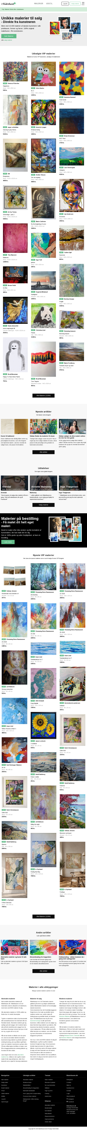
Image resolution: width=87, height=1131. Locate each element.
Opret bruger (4, 1101)
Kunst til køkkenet (7, 436)
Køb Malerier (8, 36)
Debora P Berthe (13, 83)
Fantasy (47, 1093)
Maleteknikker (27, 1085)
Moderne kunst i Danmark (72, 1035)
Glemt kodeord (71, 1096)
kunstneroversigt (35, 1020)
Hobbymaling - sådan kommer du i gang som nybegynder (71, 958)
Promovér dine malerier (29, 1096)
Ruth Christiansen (13, 810)
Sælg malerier (75, 3)
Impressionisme (49, 1119)
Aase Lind (9, 726)
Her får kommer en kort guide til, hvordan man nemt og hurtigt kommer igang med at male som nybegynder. (72, 963)
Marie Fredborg (69, 363)
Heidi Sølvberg (11, 842)
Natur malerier (49, 1079)
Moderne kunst (27, 1082)
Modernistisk (48, 1108)
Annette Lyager (41, 127)
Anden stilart (48, 1121)
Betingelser (70, 1079)
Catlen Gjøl (68, 252)
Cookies (69, 1082)
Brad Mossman (13, 374)
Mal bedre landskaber (29, 1090)
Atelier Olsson (40, 175)
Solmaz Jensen (12, 591)
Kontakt (69, 1090)
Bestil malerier (5, 1088)
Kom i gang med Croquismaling (32, 1093)
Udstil (49, 3)
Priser (3, 1090)
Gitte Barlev (40, 88)
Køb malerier (4, 1079)
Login (68, 1093)
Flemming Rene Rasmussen (16, 639)
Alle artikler (43, 452)
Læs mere (8, 542)
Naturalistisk (48, 1113)
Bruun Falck (12, 285)
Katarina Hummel (69, 97)
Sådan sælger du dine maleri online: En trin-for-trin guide (72, 437)
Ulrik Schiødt (40, 701)
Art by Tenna (12, 212)
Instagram (71, 1099)
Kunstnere (4, 1085)
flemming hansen (70, 331)
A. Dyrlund (9, 900)
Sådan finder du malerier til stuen (42, 436)
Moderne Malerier (64, 1016)
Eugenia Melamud (42, 292)
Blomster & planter (50, 1082)
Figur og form (49, 1090)
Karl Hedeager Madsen (14, 765)
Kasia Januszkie (13, 326)
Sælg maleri (4, 1082)
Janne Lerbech (40, 741)
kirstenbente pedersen (72, 703)
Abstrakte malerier (28, 1079)
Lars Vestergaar (69, 167)
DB (9, 173)
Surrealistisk (48, 1110)
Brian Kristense (69, 136)
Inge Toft (39, 260)
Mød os (69, 1085)
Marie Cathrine (41, 221)
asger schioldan (13, 127)
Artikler (3, 1096)
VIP (5, 83)
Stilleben (47, 1088)
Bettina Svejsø (69, 299)
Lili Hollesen (11, 686)
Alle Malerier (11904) (44, 395)
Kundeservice (70, 1088)
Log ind (65, 3)
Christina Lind (40, 330)
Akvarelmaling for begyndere (40, 957)
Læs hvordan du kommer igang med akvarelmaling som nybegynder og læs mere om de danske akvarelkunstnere (43, 961)
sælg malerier (8, 40)
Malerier (38, 3)
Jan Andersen (68, 214)
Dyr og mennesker (50, 1085)
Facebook (71, 1101)
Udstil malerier (5, 1093)
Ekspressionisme (49, 1116)
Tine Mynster (12, 255)
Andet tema (48, 1096)
